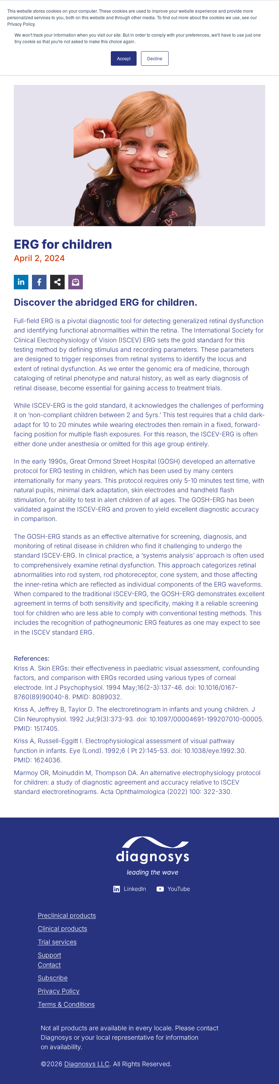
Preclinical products (67, 915)
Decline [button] (154, 58)
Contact (49, 965)
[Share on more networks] (57, 282)
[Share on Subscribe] (75, 282)
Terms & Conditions (66, 1004)
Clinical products (62, 928)
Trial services (57, 942)
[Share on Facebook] (39, 282)
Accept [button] (123, 58)
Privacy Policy (59, 991)
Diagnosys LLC (86, 1064)
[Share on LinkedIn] (21, 282)
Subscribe (53, 978)
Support (49, 955)
